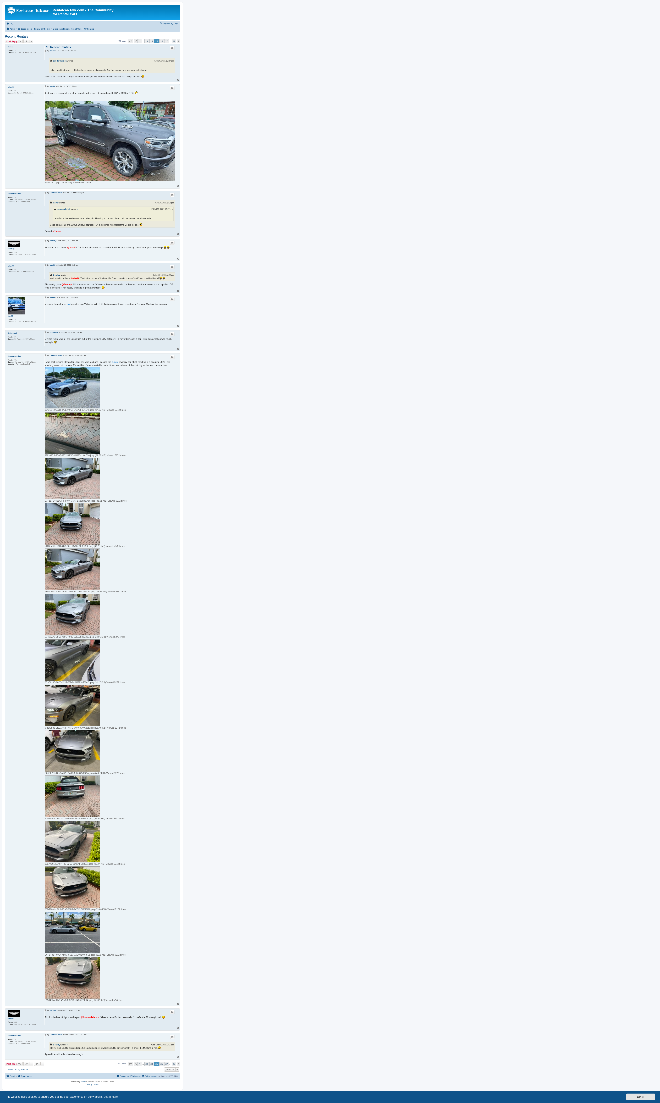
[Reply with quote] (172, 48)
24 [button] (151, 41)
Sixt (69, 304)
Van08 (10, 316)
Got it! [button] (640, 1096)
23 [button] (146, 41)
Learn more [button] (111, 1096)
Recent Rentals (16, 36)
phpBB (83, 1082)
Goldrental (12, 333)
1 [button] (139, 41)
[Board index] (29, 11)
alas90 (11, 87)
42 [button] (174, 41)
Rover (10, 47)
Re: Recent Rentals (58, 47)
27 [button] (166, 41)
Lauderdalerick (60, 61)
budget (115, 362)
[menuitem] (10, 24)
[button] (130, 41)
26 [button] (161, 41)
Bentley (11, 249)
